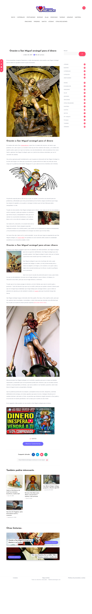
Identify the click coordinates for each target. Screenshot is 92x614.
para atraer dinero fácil (40, 302)
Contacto (15, 578)
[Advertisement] (46, 36)
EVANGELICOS (67, 86)
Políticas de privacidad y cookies (76, 578)
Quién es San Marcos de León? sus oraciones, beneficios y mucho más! (13, 492)
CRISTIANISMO (31, 17)
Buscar (65, 50)
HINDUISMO (54, 17)
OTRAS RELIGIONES (61, 21)
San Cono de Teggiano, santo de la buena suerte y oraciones (14, 513)
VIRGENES (37, 21)
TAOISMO (62, 17)
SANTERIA (78, 17)
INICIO (13, 17)
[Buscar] (82, 54)
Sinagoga (66, 120)
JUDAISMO (70, 17)
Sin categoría (67, 116)
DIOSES (66, 82)
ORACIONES (28, 21)
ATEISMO (51, 21)
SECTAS (66, 113)
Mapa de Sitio (46, 578)
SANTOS (44, 21)
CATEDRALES (21, 17)
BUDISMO (40, 17)
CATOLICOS (67, 74)
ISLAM (47, 17)
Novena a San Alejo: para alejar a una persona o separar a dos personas (32, 494)
